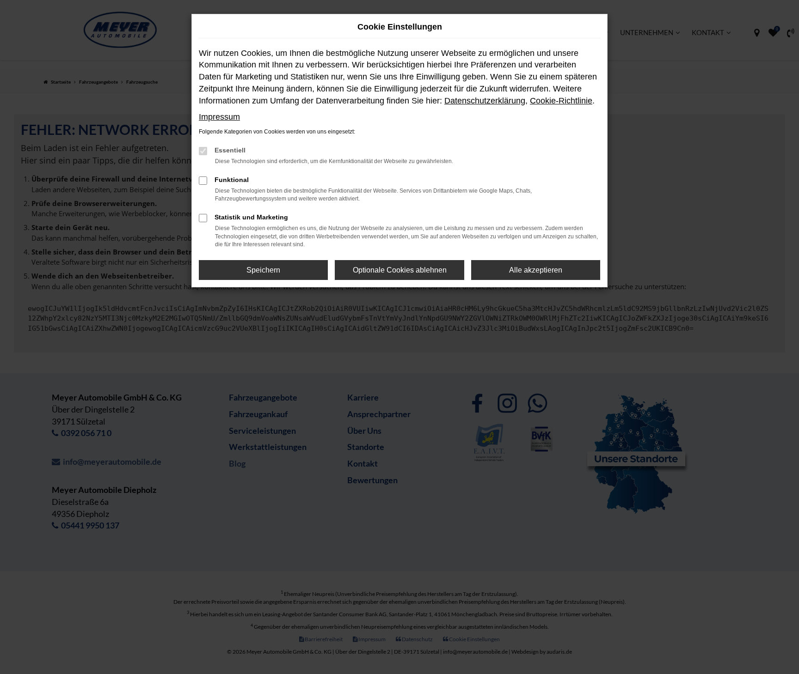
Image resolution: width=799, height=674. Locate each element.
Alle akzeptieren (535, 270)
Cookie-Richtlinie (561, 100)
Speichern (263, 270)
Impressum (219, 116)
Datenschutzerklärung (484, 100)
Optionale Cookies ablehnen (400, 270)
